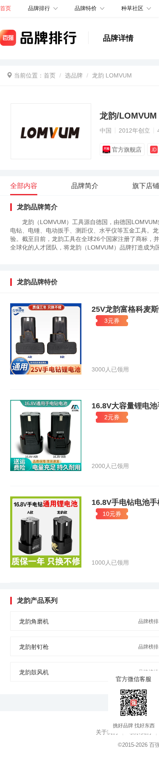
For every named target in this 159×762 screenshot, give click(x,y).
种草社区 (132, 8)
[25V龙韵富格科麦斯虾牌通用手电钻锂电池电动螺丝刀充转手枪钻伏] (45, 338)
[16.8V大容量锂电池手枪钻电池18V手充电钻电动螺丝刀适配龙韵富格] (45, 435)
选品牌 (74, 75)
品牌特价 (86, 8)
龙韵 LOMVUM (112, 75)
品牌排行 (39, 8)
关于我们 (107, 732)
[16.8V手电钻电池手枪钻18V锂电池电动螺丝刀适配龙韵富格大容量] (45, 532)
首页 (50, 75)
